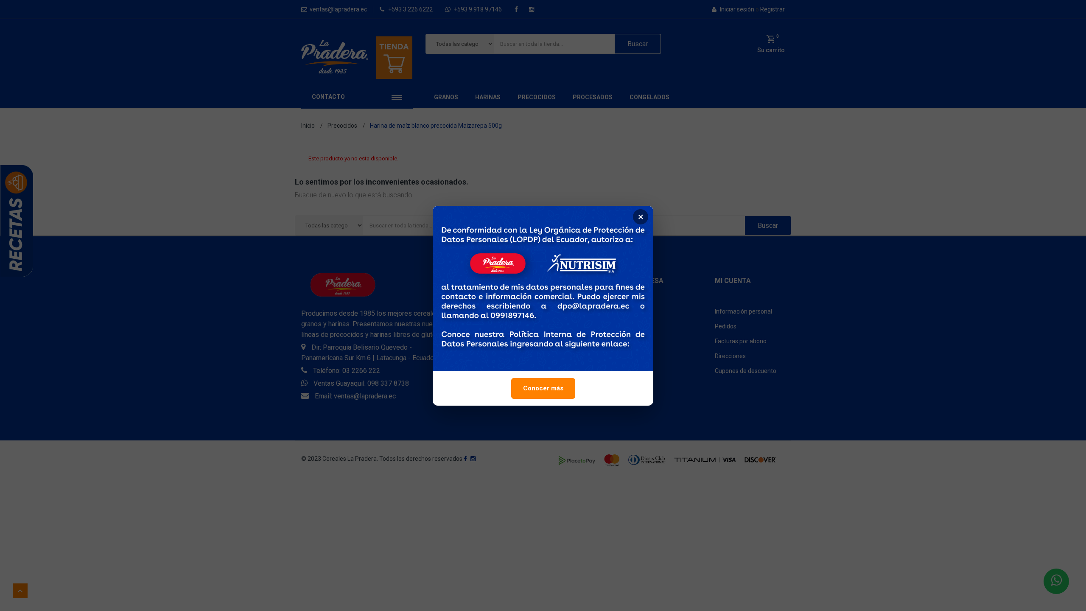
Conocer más (543, 388)
